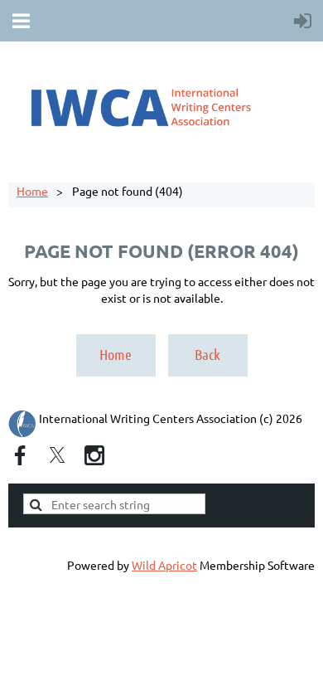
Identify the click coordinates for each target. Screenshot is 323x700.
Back (207, 354)
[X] (57, 455)
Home (32, 190)
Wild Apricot (164, 564)
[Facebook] (19, 455)
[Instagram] (94, 455)
